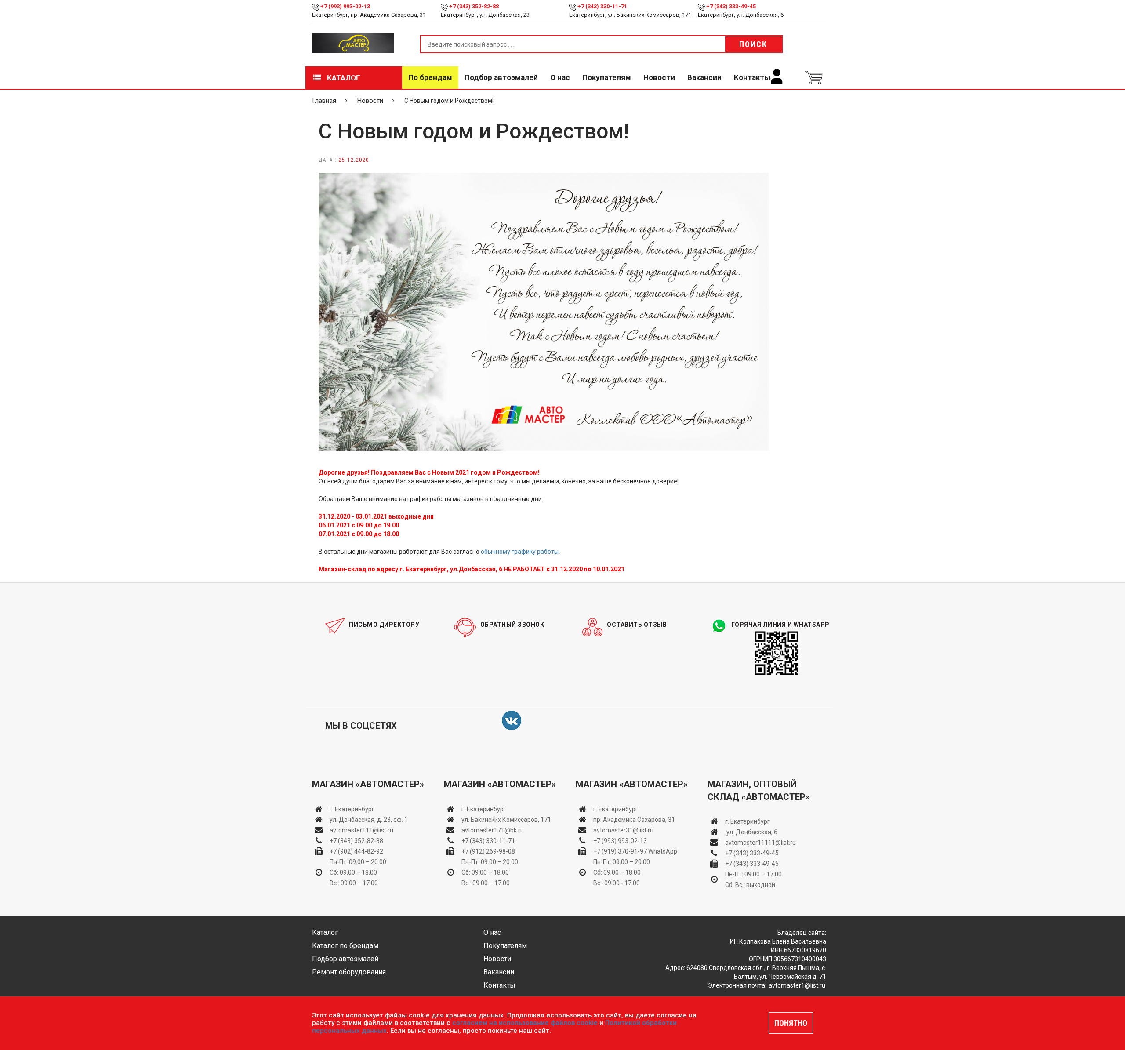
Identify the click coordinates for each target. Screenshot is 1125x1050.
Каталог (342, 77)
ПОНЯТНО (790, 1023)
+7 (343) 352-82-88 (474, 6)
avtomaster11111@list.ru (760, 842)
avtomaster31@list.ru (623, 830)
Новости (659, 77)
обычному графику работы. (520, 551)
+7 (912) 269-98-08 (488, 851)
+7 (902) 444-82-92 (356, 851)
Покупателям (606, 77)
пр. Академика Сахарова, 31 (634, 819)
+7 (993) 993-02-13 (620, 840)
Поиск (753, 44)
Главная (324, 101)
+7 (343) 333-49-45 (731, 6)
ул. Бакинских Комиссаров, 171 (506, 819)
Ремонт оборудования (349, 972)
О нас (560, 77)
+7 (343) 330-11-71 (602, 6)
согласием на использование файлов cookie (525, 1023)
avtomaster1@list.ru (797, 985)
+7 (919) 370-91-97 (620, 851)
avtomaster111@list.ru (361, 830)
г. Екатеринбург (353, 809)
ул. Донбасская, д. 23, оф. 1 (369, 819)
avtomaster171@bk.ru (492, 830)
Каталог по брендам (345, 945)
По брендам (430, 77)
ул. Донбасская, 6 (751, 832)
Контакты (752, 77)
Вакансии (704, 77)
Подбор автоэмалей (501, 77)
